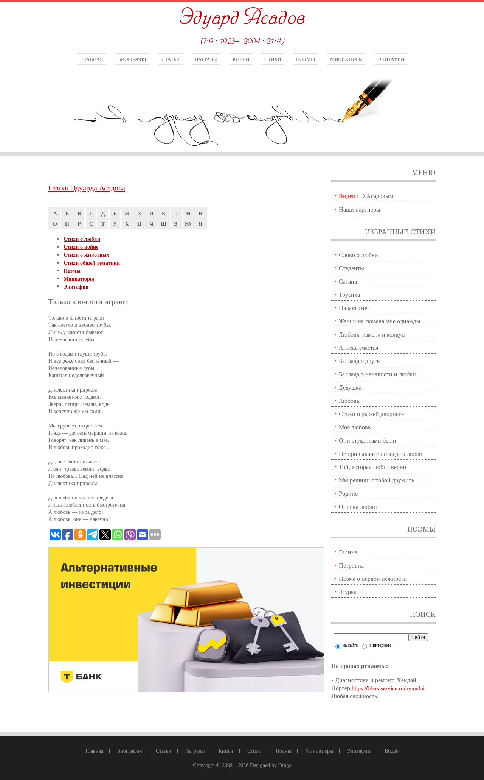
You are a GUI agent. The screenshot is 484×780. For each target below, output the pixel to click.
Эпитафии (391, 59)
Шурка (348, 592)
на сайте (349, 645)
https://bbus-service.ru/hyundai (388, 688)
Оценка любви (358, 506)
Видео (392, 750)
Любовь (349, 400)
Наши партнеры (359, 209)
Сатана (348, 281)
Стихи (272, 59)
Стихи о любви (82, 239)
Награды (206, 59)
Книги (241, 59)
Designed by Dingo (271, 765)
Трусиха (349, 294)
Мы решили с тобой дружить (376, 480)
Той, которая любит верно (372, 467)
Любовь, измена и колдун (372, 334)
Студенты (351, 268)
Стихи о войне (81, 247)
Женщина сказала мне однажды (379, 321)
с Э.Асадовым (366, 195)
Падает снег (354, 308)
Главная (91, 59)
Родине (348, 493)
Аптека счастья (358, 347)
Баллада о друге (359, 361)
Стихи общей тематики (92, 263)
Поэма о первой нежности (373, 578)
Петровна (351, 565)
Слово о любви (358, 255)
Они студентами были (367, 440)
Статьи (170, 59)
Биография (132, 59)
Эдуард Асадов (242, 18)
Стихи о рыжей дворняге (371, 414)
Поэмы (305, 59)
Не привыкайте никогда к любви (381, 453)
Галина (348, 552)
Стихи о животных (86, 255)
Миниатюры (346, 59)
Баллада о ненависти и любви (377, 374)
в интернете (379, 645)
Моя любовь (355, 427)
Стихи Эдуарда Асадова (86, 188)
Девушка (350, 387)
